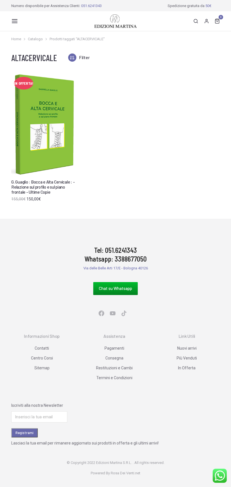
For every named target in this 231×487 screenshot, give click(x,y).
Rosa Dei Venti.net (125, 473)
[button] (14, 21)
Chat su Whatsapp (115, 288)
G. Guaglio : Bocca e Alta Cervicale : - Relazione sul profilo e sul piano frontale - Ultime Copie (43, 187)
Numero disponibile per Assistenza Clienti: (56, 6)
